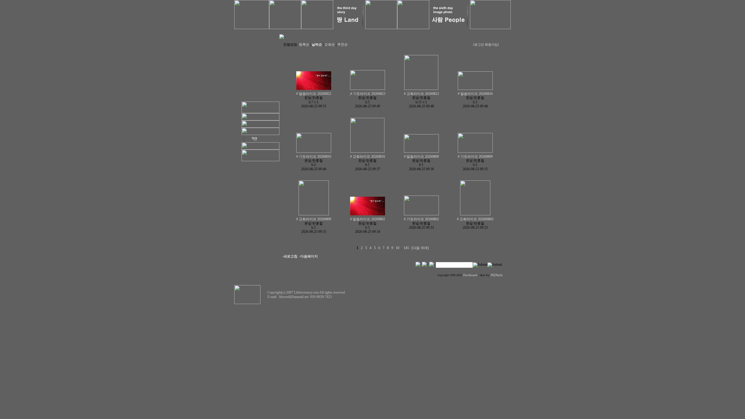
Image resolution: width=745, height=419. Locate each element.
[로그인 (478, 44)
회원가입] (492, 44)
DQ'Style (497, 275)
